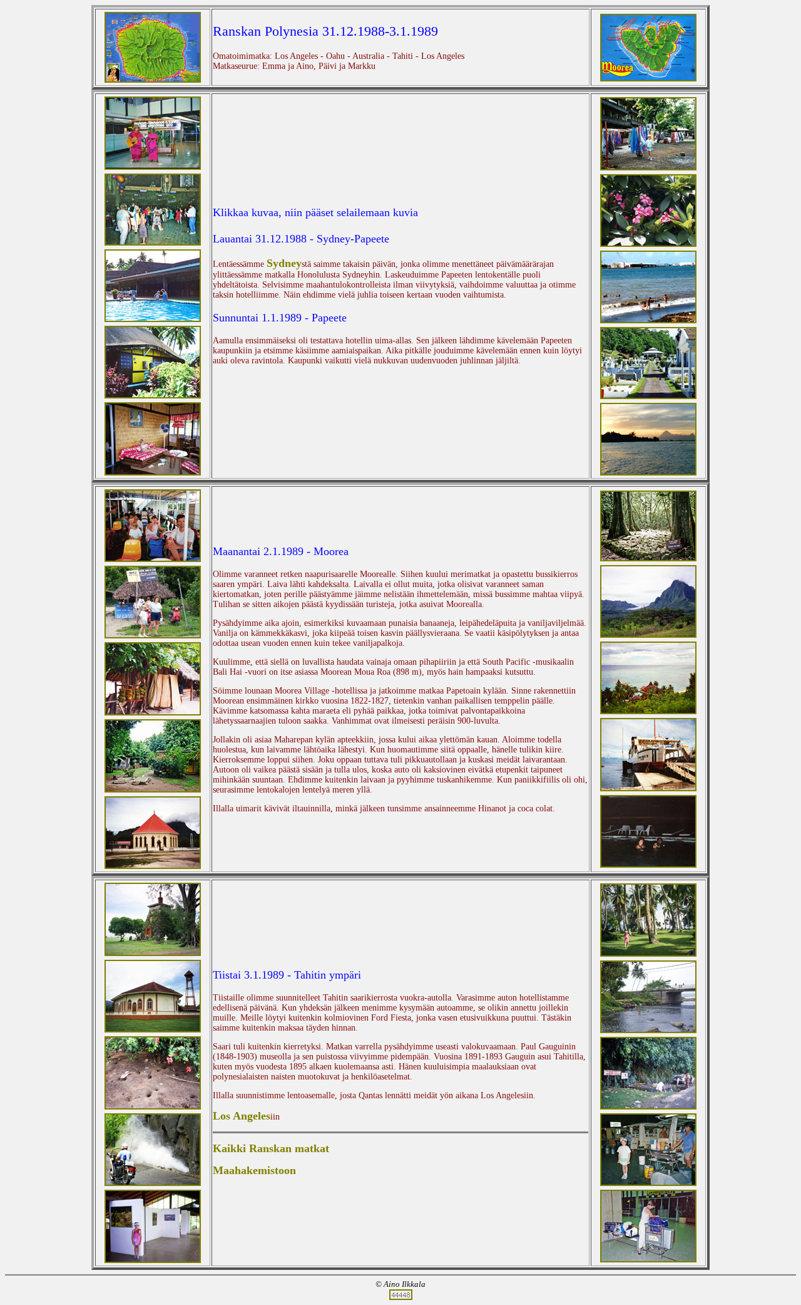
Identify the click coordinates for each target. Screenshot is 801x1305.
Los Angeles (241, 1116)
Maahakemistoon (254, 1170)
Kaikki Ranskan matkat (271, 1148)
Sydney (284, 263)
